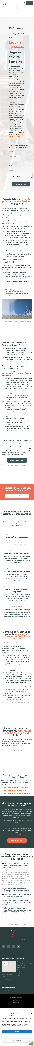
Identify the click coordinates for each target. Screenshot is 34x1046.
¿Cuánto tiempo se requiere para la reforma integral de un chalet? (16, 902)
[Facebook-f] (3, 946)
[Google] (18, 946)
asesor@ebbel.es (17, 825)
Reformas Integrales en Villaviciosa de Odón (17, 793)
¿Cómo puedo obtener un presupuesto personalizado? (16, 889)
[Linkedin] (13, 946)
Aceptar (17, 1031)
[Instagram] (8, 946)
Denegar (17, 1036)
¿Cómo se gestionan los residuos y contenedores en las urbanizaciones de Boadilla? (17, 910)
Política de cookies (17, 1044)
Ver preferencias (17, 1040)
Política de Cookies (17, 1002)
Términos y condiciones (17, 999)
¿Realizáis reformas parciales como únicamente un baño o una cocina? (16, 865)
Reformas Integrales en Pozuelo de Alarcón (17, 787)
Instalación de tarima (11, 401)
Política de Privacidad (17, 1000)
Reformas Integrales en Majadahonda (15, 790)
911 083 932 (17, 834)
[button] (31, 1013)
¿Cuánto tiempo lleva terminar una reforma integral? (17, 895)
